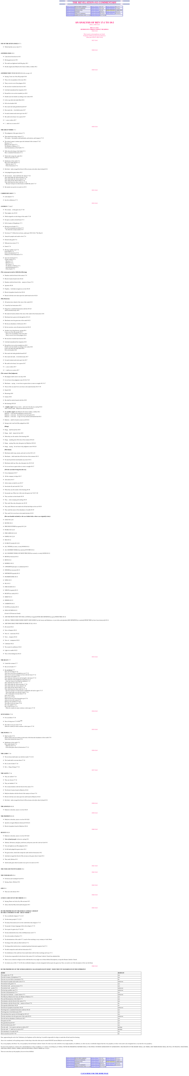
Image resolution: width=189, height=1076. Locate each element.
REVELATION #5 (70, 13)
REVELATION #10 (95, 11)
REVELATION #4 (70, 11)
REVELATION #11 (95, 13)
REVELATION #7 (95, 6)
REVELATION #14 (110, 8)
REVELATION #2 (70, 8)
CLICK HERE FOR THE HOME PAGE (94, 1073)
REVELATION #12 (95, 15)
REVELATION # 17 (110, 13)
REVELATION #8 (95, 8)
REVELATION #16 (110, 11)
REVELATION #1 (70, 6)
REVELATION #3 (70, 10)
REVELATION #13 (110, 6)
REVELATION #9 (95, 10)
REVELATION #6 (70, 15)
